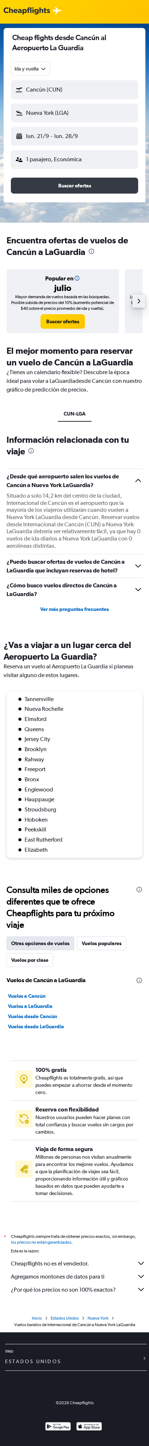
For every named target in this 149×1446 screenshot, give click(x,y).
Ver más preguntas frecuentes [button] (74, 609)
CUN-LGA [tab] (75, 414)
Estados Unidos (65, 1318)
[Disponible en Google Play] (58, 1427)
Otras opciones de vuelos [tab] (40, 943)
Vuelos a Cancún (27, 996)
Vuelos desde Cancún (32, 1016)
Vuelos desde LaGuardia (36, 1026)
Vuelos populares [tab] (102, 943)
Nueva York (98, 1318)
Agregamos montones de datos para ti (58, 1276)
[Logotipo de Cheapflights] (27, 11)
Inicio (37, 1318)
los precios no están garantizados (41, 1242)
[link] (63, 321)
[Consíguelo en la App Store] (89, 1427)
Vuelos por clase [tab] (29, 960)
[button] (74, 89)
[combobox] (30, 68)
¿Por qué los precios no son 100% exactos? (63, 1289)
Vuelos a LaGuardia (30, 1006)
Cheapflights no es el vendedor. (50, 1263)
